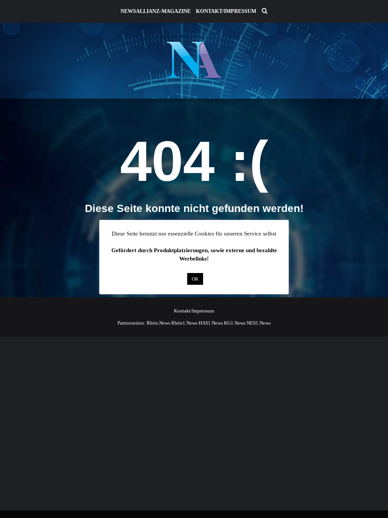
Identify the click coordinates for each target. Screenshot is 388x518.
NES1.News (259, 323)
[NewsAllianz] (194, 60)
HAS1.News (211, 323)
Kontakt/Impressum (226, 11)
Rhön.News (158, 323)
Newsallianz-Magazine (155, 11)
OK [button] (195, 279)
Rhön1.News (184, 323)
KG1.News (235, 323)
